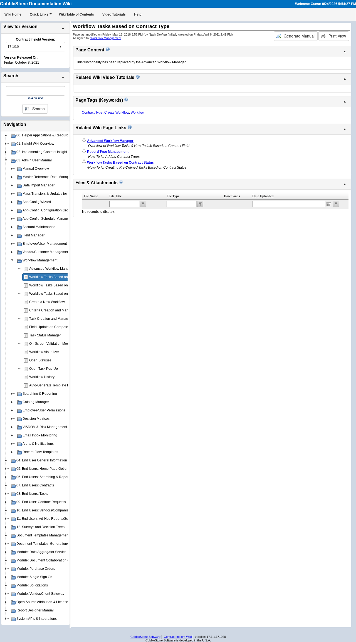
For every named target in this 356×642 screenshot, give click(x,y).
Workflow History (42, 377)
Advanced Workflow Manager (51, 269)
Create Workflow (116, 112)
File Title (115, 196)
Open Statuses (40, 360)
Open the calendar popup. (329, 204)
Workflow (138, 112)
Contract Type (92, 112)
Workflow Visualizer (44, 352)
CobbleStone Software (145, 636)
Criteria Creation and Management (55, 310)
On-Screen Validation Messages (53, 344)
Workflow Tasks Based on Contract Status (60, 294)
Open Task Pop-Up (43, 369)
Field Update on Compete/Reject (54, 327)
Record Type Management (107, 152)
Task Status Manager (45, 335)
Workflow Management (105, 38)
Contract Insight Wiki (178, 636)
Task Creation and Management (53, 319)
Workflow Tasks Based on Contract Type (59, 277)
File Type (173, 196)
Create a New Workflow (47, 302)
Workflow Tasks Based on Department (57, 285)
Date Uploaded (263, 196)
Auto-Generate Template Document (56, 385)
